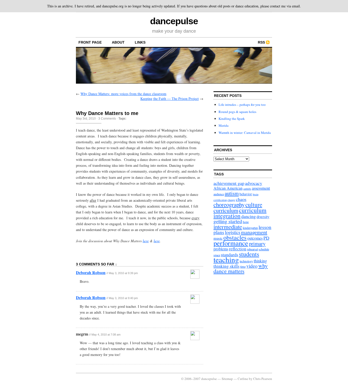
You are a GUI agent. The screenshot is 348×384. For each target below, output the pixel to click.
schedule (264, 249)
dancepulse (174, 21)
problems (220, 248)
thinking (260, 260)
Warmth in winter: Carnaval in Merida (245, 132)
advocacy (253, 183)
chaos (241, 199)
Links (140, 42)
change (231, 200)
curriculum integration (239, 213)
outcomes (255, 238)
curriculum (225, 210)
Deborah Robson (90, 272)
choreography (229, 204)
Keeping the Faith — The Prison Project (169, 98)
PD (266, 238)
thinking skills (226, 266)
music (218, 238)
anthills (247, 188)
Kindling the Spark (232, 118)
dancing (248, 216)
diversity (263, 216)
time (243, 266)
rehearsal (252, 249)
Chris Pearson (262, 378)
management (254, 232)
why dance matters (240, 268)
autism (232, 193)
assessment (261, 188)
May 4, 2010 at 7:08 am (106, 334)
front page (90, 42)
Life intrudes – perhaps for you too (242, 104)
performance (230, 243)
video (252, 266)
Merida (224, 125)
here (146, 240)
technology (246, 261)
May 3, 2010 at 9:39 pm (123, 273)
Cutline (243, 378)
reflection (237, 249)
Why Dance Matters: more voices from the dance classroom (123, 93)
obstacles (235, 237)
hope (246, 222)
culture (253, 204)
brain (255, 194)
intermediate (227, 227)
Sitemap (227, 378)
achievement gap (228, 183)
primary (257, 243)
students (249, 254)
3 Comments (107, 118)
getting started (227, 221)
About (118, 42)
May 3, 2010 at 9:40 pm (123, 298)
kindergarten (250, 228)
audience (218, 194)
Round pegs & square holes (237, 111)
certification (220, 200)
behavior (245, 193)
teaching (226, 259)
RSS (261, 42)
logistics (232, 232)
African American (228, 188)
